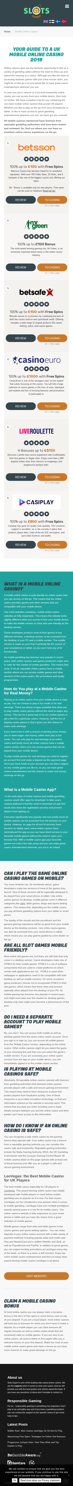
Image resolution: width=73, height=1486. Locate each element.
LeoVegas (9, 1190)
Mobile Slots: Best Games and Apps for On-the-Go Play (34, 1431)
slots (22, 903)
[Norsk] (64, 21)
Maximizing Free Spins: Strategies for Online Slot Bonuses (36, 1436)
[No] (68, 1475)
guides (34, 1389)
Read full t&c (49, 191)
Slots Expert (13, 1382)
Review (20, 200)
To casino (52, 200)
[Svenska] (58, 21)
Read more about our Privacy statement (40, 1480)
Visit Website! (36, 1276)
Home (7, 31)
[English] (45, 21)
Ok (14, 1480)
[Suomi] (51, 21)
